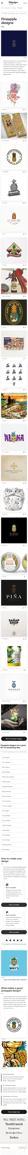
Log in (25, 3)
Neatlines (5, 265)
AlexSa (4, 483)
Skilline (4, 327)
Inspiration (8, 8)
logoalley (5, 202)
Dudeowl (5, 109)
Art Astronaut (6, 732)
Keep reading (11, 1080)
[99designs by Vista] (13, 2)
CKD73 (4, 1039)
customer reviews (21, 944)
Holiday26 (5, 670)
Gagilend (5, 514)
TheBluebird (5, 638)
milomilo (4, 1068)
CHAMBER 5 (6, 171)
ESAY (3, 977)
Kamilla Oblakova (7, 296)
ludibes (25, 57)
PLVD (4, 576)
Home (2, 8)
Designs (14, 8)
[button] (26, 1145)
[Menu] (2, 2)
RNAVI (4, 420)
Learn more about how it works (14, 979)
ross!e (4, 234)
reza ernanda (6, 452)
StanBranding (6, 140)
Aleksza (4, 607)
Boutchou (5, 545)
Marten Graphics (6, 701)
